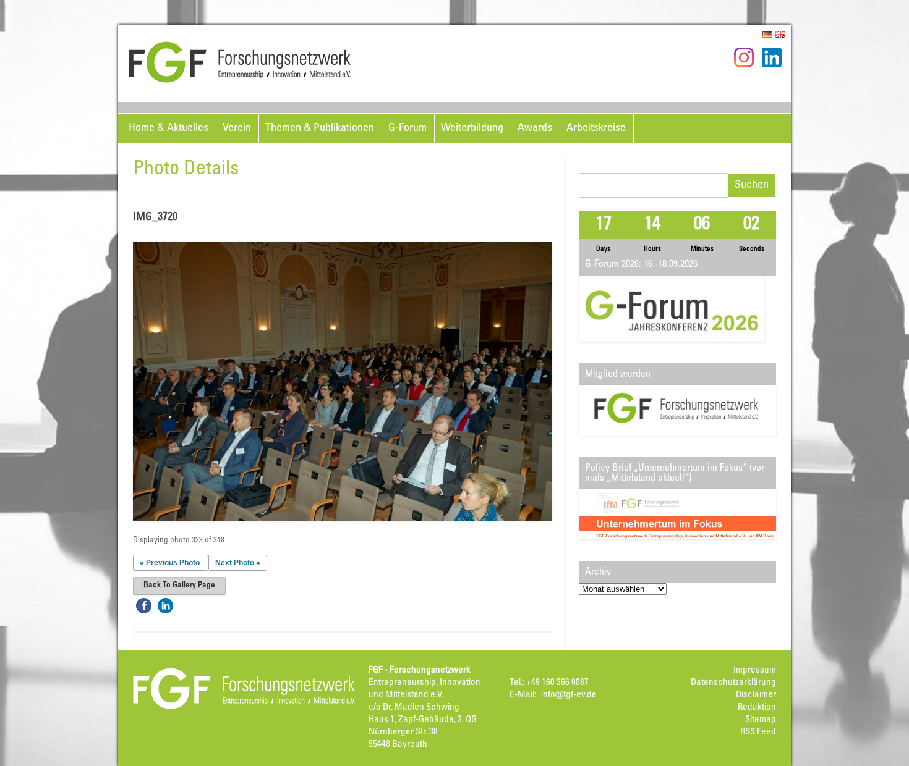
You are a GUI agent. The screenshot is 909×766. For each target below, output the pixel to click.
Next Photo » (237, 562)
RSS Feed (758, 732)
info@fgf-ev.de (569, 695)
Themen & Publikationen (319, 128)
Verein (237, 128)
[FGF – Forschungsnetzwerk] (240, 81)
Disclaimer (756, 695)
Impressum (754, 670)
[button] (144, 605)
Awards (535, 128)
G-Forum (407, 128)
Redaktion (757, 707)
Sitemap (760, 720)
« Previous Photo (170, 562)
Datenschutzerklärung (733, 683)
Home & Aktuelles (168, 128)
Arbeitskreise (596, 128)
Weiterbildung (472, 128)
